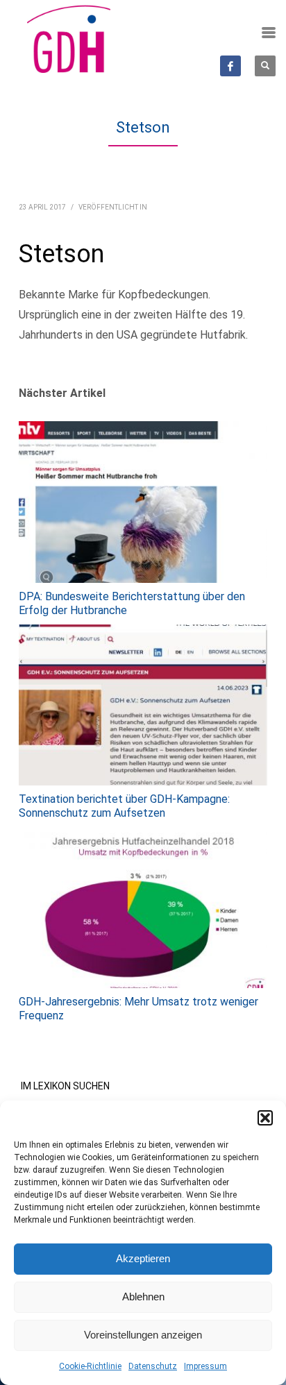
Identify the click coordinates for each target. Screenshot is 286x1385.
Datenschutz (152, 1366)
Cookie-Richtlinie (90, 1366)
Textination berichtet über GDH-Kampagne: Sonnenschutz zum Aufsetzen (124, 805)
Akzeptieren (143, 1258)
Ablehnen (143, 1296)
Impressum (205, 1366)
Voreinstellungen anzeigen (143, 1335)
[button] (265, 1118)
